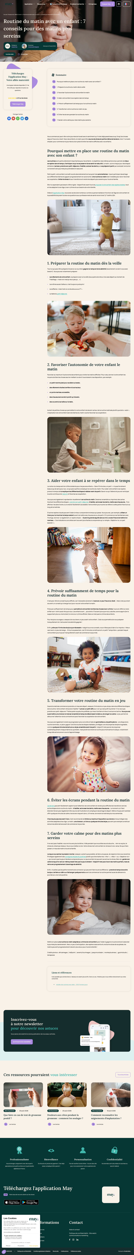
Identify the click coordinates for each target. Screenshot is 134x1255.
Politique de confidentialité (24, 1251)
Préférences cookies (76, 1251)
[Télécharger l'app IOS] (12, 1202)
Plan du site (56, 1251)
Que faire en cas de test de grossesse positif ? (22, 1117)
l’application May (58, 193)
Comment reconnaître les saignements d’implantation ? (106, 1117)
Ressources (11, 14)
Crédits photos (65, 1251)
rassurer (65, 494)
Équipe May (14, 47)
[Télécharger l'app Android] (30, 1202)
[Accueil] (9, 4)
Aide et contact (74, 1230)
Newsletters (40, 1237)
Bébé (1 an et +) (19, 14)
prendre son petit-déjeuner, (79, 502)
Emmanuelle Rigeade (33, 47)
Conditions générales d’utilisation (42, 1251)
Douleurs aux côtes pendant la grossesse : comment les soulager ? (65, 1117)
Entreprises (40, 1241)
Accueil (5, 14)
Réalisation (124, 1251)
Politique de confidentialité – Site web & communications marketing (82, 1234)
